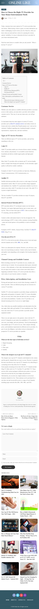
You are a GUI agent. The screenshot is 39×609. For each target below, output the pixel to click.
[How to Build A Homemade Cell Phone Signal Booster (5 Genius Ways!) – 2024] (29, 503)
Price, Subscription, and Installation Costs (12, 96)
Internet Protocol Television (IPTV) (12, 90)
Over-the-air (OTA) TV (9, 92)
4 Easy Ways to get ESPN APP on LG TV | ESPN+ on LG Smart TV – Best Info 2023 (28, 557)
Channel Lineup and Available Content (12, 94)
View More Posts (19, 400)
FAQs (3, 98)
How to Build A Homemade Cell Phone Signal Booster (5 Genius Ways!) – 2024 (28, 514)
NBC (19, 242)
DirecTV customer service (17, 123)
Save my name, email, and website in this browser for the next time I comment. (20, 462)
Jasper (5, 18)
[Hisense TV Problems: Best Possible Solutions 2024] (10, 547)
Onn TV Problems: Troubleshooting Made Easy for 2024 (10, 492)
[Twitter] (17, 595)
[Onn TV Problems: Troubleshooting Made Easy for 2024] (10, 482)
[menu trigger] (3, 2)
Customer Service (6, 83)
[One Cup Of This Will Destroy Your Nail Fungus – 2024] (10, 503)
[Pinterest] (21, 595)
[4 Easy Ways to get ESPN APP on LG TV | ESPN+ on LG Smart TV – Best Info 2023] (29, 547)
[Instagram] (25, 595)
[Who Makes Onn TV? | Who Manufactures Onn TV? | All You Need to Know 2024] (29, 482)
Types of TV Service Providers (9, 85)
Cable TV (6, 87)
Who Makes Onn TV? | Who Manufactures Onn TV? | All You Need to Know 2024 (28, 492)
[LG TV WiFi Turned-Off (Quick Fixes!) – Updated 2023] (10, 568)
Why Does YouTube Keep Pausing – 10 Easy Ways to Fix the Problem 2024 (28, 535)
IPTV (22, 210)
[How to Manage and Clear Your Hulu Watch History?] (10, 525)
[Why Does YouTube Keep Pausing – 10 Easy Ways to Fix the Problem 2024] (29, 525)
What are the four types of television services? (14, 100)
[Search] (36, 2)
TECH (3, 9)
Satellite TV (6, 88)
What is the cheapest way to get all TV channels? (14, 102)
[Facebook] (14, 595)
